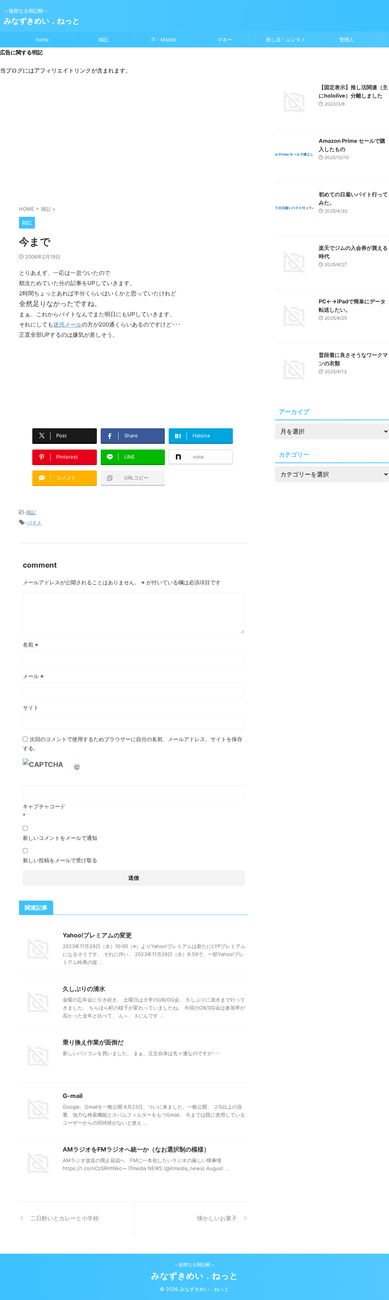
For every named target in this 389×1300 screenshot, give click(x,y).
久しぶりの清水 (84, 988)
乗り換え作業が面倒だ (93, 1042)
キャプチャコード (44, 806)
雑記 (103, 39)
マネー (224, 39)
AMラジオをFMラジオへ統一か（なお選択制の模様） (136, 1149)
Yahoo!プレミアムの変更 (97, 935)
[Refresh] (77, 764)
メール (33, 676)
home (42, 39)
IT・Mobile (164, 39)
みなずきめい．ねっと (42, 20)
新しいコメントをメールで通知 (60, 838)
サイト (31, 707)
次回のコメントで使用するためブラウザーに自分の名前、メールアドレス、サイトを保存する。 (132, 743)
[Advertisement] (133, 144)
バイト (34, 522)
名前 (30, 644)
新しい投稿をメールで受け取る (60, 860)
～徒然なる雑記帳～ (194, 1264)
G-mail (72, 1096)
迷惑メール (67, 324)
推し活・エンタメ (285, 39)
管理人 (346, 39)
